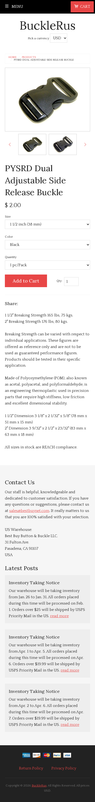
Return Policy (31, 768)
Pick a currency (39, 38)
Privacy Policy (63, 768)
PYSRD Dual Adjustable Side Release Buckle (44, 60)
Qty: (59, 281)
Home (13, 57)
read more (59, 616)
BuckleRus (47, 25)
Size (8, 216)
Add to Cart (26, 281)
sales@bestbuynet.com (29, 511)
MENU (17, 6)
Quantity (11, 257)
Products (29, 57)
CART (85, 6)
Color (9, 236)
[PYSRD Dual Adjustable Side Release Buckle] (32, 144)
